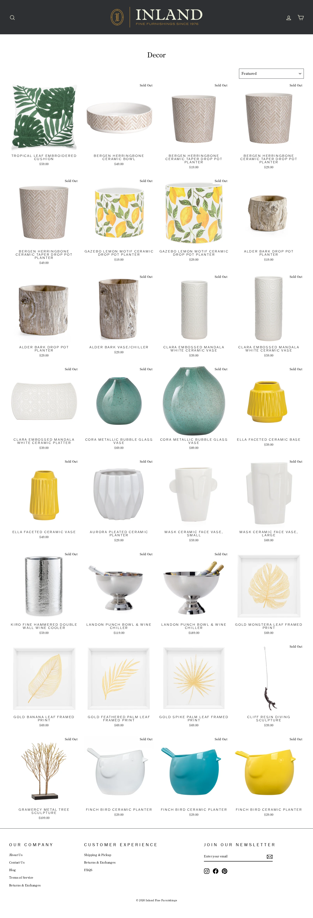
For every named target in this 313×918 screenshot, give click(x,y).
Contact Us (17, 862)
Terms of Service (21, 877)
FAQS (88, 870)
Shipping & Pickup (97, 855)
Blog (12, 870)
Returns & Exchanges (25, 885)
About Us (15, 855)
